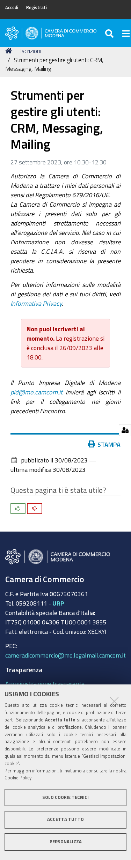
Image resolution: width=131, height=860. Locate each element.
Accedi (11, 7)
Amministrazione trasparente (45, 683)
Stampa (109, 444)
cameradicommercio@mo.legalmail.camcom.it (65, 655)
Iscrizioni (30, 51)
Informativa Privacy (36, 303)
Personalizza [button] (66, 841)
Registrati (36, 7)
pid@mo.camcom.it (36, 392)
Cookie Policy (18, 778)
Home (9, 50)
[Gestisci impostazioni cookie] (125, 430)
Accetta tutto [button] (65, 819)
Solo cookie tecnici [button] (65, 797)
